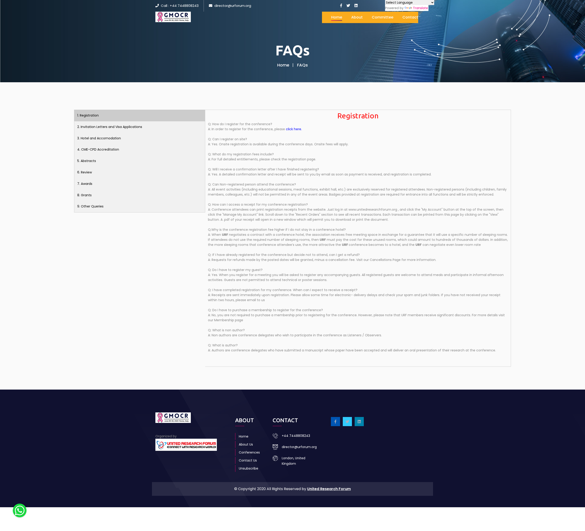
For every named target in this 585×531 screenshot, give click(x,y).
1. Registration (88, 115)
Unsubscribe (248, 468)
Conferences (249, 452)
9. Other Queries (90, 206)
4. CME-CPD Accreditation (98, 149)
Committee (382, 17)
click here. (294, 129)
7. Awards (84, 183)
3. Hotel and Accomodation (99, 138)
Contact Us (248, 460)
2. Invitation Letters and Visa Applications (109, 127)
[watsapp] (20, 510)
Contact (410, 17)
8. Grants (84, 195)
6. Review (84, 172)
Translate (420, 8)
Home (336, 17)
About (357, 17)
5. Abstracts (86, 161)
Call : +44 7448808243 (180, 5)
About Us (246, 444)
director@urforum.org (232, 5)
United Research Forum (329, 488)
